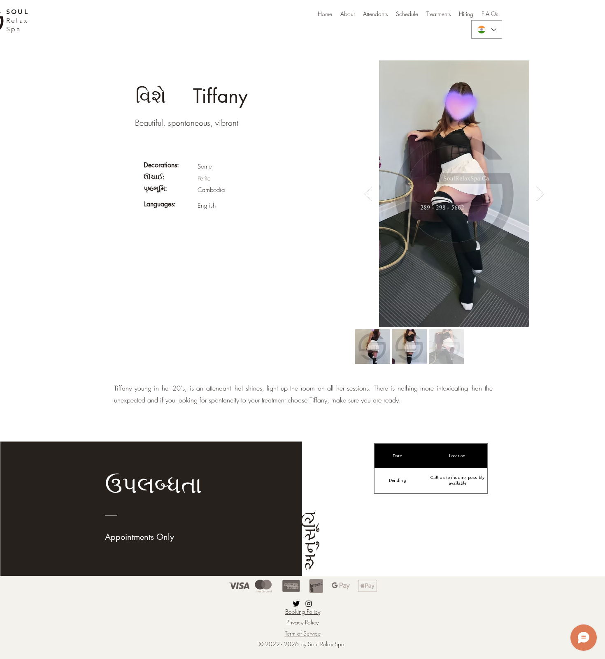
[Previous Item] (368, 194)
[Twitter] (296, 603)
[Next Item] (540, 194)
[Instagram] (309, 603)
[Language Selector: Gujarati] (486, 29)
